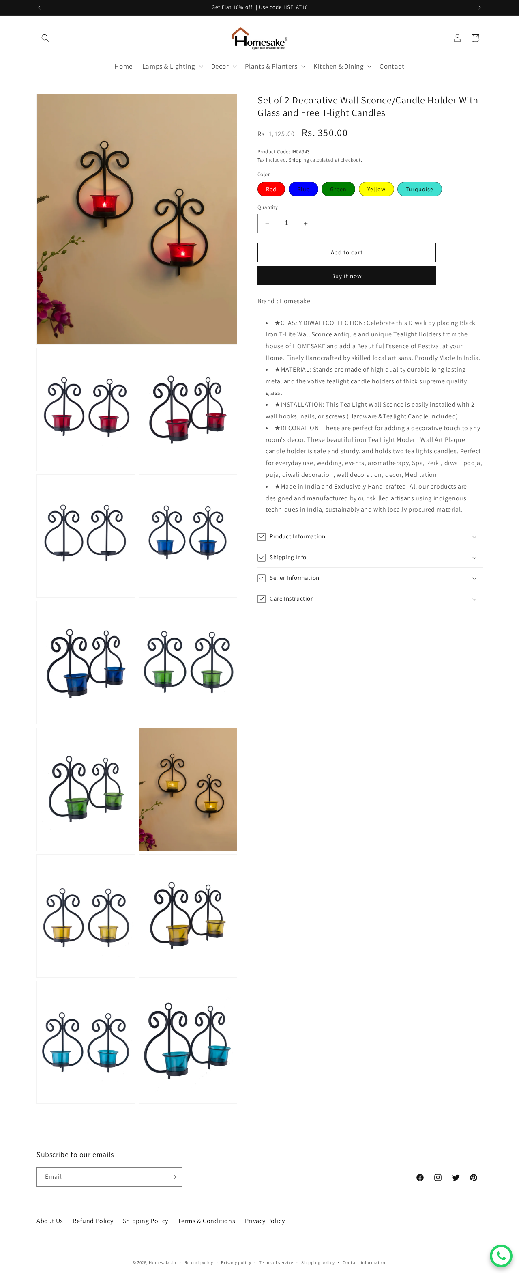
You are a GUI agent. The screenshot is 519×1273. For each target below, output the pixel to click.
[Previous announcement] (39, 7)
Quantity (267, 207)
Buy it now (346, 276)
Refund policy (198, 1262)
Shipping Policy (145, 1221)
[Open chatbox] (501, 1256)
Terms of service (276, 1262)
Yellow (376, 189)
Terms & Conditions (206, 1221)
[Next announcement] (480, 7)
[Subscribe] (173, 1177)
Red (271, 189)
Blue (303, 189)
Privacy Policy (265, 1221)
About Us (49, 1221)
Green (338, 189)
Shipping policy (318, 1262)
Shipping (299, 160)
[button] (45, 38)
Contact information (364, 1262)
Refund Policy (93, 1221)
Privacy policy (236, 1262)
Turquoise (419, 189)
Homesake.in (162, 1262)
